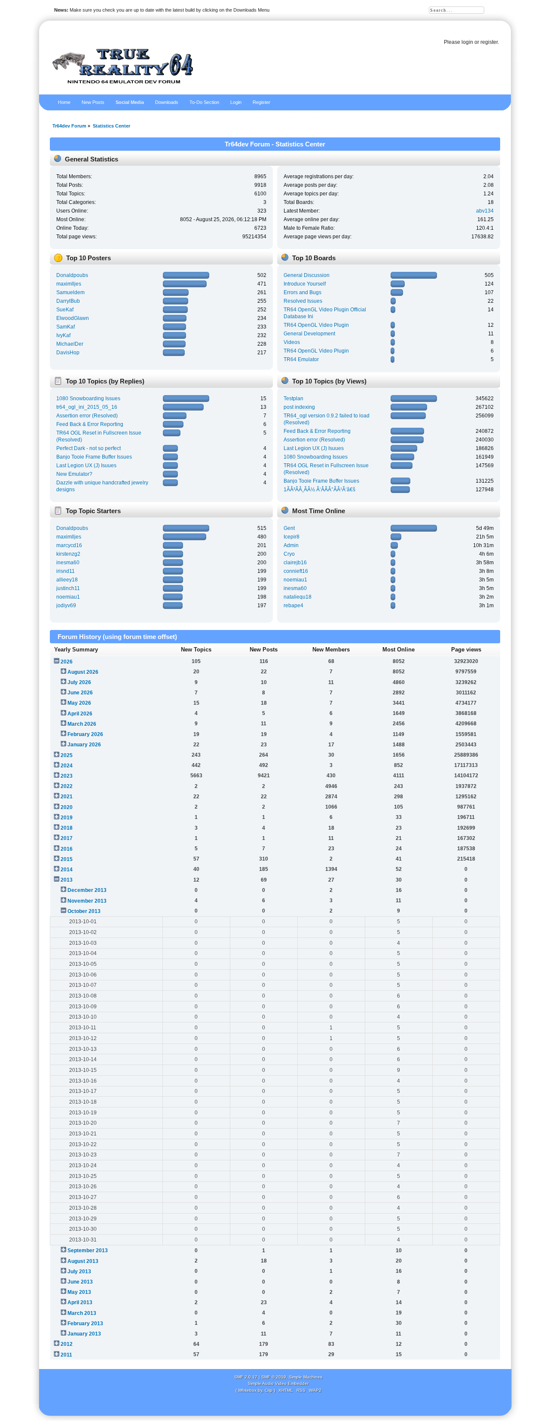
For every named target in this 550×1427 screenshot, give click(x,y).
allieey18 (67, 580)
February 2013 (85, 1324)
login (467, 42)
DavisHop (67, 353)
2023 (67, 776)
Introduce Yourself (305, 284)
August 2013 (82, 1261)
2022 (67, 786)
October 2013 (84, 911)
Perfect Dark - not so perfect (88, 448)
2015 (67, 859)
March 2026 (81, 724)
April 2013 (79, 1302)
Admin (291, 545)
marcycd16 (69, 545)
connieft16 (296, 571)
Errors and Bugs (302, 292)
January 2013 (84, 1334)
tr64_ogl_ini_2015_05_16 (86, 407)
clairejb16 (295, 563)
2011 (66, 1355)
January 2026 (84, 745)
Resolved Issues (303, 301)
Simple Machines (305, 1377)
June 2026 (80, 693)
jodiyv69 (66, 605)
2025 (67, 755)
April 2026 (79, 714)
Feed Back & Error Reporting (89, 424)
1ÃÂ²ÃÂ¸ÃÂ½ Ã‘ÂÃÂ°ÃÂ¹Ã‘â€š (319, 490)
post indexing (299, 407)
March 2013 (81, 1313)
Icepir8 (291, 537)
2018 (67, 828)
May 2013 (79, 1292)
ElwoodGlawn (72, 318)
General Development (309, 334)
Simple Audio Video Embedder (278, 1383)
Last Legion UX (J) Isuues (86, 465)
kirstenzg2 (68, 554)
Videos (292, 342)
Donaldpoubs (72, 275)
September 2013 (87, 1250)
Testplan (293, 399)
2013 (67, 880)
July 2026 (79, 682)
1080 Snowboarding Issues (88, 399)
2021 (67, 797)
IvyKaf (63, 335)
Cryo (289, 554)
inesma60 (67, 563)
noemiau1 (68, 597)
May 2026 (79, 703)
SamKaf (65, 327)
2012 (67, 1344)
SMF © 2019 (273, 1377)
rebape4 (293, 605)
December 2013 (87, 890)
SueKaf (64, 310)
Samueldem (70, 292)
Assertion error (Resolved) (87, 416)
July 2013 (79, 1272)
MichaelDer (69, 344)
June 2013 (80, 1282)
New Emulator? (74, 474)
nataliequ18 (298, 597)
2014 (67, 870)
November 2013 (87, 901)
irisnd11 (65, 571)
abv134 (485, 211)
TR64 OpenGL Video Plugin (316, 325)
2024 (67, 766)
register (489, 42)
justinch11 (68, 588)
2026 (67, 662)
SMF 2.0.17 (245, 1377)
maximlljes (68, 284)
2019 (67, 818)
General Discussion (307, 275)
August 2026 (82, 672)
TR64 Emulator (301, 359)
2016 (67, 849)
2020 (67, 807)
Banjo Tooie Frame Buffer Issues (94, 457)
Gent (289, 528)
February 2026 (85, 734)
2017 (67, 838)
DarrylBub (68, 301)
